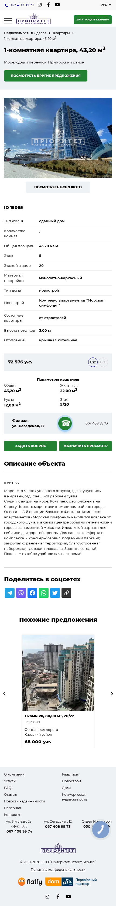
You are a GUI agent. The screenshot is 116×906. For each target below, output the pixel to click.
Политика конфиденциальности (58, 870)
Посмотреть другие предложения (46, 76)
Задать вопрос (30, 446)
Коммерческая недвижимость (74, 796)
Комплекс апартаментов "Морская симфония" (71, 303)
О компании (14, 774)
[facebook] (48, 4)
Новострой (71, 781)
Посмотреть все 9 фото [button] (58, 187)
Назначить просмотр (86, 446)
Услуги (10, 781)
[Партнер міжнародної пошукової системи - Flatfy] (30, 881)
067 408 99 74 (19, 831)
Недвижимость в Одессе (25, 33)
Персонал (12, 808)
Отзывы (10, 794)
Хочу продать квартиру (92, 19)
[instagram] (39, 4)
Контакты (12, 815)
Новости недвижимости (24, 801)
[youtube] (57, 4)
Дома (66, 788)
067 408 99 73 (21, 5)
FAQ (7, 788)
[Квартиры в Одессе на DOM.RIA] (71, 882)
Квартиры (61, 33)
